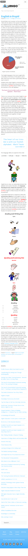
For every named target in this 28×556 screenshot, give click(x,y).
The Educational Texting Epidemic (9, 458)
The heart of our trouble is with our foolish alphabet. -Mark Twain (13, 142)
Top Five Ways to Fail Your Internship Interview (13, 402)
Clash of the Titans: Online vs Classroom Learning (13, 502)
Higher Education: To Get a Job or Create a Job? (13, 418)
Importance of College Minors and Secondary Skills (14, 438)
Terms (10, 534)
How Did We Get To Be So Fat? (9, 499)
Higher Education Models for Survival (10, 490)
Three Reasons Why (6, 445)
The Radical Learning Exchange (9, 451)
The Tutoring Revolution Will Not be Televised (13, 476)
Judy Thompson (17, 18)
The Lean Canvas (5, 472)
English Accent (18, 352)
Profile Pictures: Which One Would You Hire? (12, 369)
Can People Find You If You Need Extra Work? (13, 454)
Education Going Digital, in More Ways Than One (13, 487)
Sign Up (3, 1)
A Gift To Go (4, 469)
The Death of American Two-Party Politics (12, 392)
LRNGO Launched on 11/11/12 (9, 479)
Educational (7, 352)
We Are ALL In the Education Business (11, 422)
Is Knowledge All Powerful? (8, 415)
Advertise (23, 532)
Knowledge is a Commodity (8, 513)
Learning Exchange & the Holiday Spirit (11, 448)
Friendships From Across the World (10, 399)
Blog (11, 532)
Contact (4, 534)
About (4, 532)
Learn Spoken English (9, 354)
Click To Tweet (19, 146)
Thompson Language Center (11, 343)
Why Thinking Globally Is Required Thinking (12, 435)
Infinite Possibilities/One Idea (8, 510)
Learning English (18, 354)
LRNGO (5, 361)
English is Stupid (10, 16)
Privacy (17, 534)
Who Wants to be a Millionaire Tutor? (10, 461)
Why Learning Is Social (6, 517)
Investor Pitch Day (6, 441)
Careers (17, 532)
